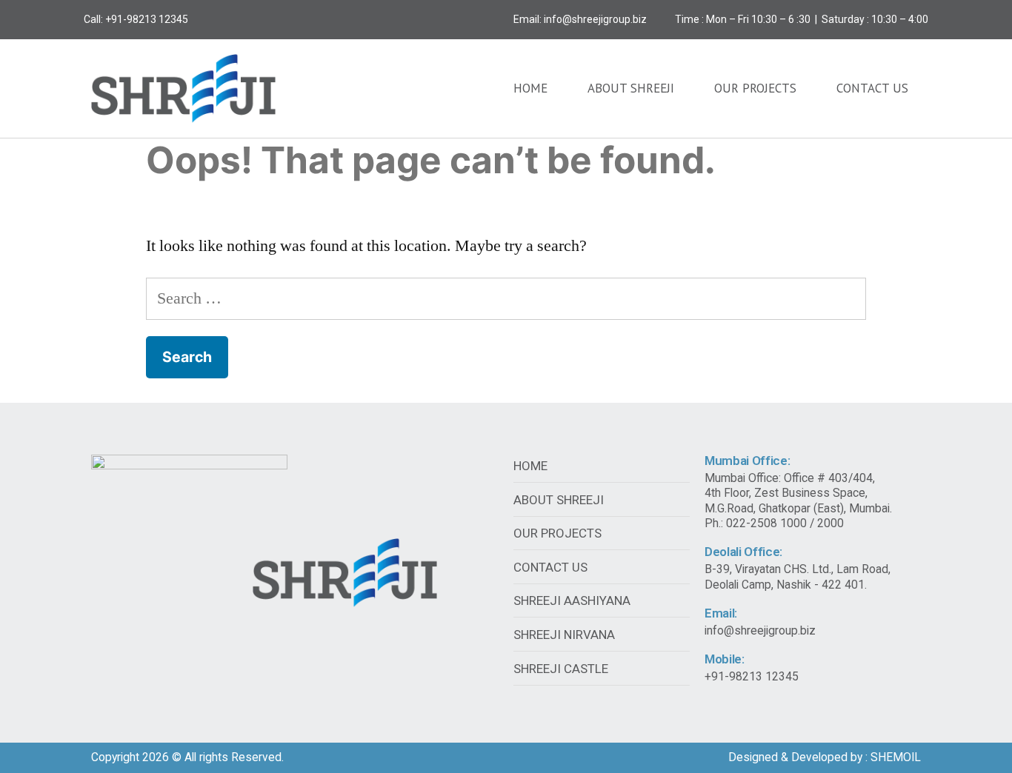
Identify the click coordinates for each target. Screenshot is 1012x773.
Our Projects (755, 88)
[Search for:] (506, 298)
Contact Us (872, 88)
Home (530, 88)
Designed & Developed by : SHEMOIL (824, 757)
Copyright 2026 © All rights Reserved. (187, 757)
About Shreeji (630, 88)
